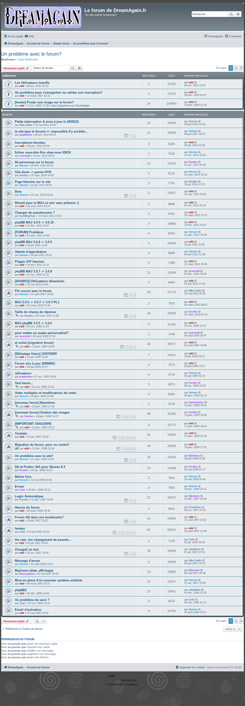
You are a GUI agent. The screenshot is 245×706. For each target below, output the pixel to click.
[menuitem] (29, 36)
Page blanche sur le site (32, 182)
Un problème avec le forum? (31, 54)
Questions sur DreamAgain (73, 105)
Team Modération (28, 59)
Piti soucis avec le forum (33, 291)
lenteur (20, 528)
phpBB (111, 675)
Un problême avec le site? (34, 456)
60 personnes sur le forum (34, 162)
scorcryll (24, 155)
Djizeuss (194, 455)
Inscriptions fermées (30, 142)
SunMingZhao (27, 215)
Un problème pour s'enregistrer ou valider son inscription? (58, 92)
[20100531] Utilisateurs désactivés (39, 281)
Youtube (21, 433)
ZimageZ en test (27, 549)
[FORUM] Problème (29, 232)
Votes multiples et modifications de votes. (46, 393)
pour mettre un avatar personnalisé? (42, 333)
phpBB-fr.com (129, 680)
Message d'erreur (27, 561)
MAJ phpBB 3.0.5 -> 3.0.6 (33, 323)
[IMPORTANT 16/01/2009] (33, 423)
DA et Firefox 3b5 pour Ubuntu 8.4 (40, 467)
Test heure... (24, 383)
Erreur (19, 486)
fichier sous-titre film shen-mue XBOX (43, 152)
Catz (22, 489)
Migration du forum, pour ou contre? (42, 444)
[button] (241, 68)
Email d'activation (28, 609)
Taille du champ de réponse (35, 312)
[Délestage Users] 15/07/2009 (36, 354)
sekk (22, 531)
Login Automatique (29, 496)
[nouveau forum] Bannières (35, 402)
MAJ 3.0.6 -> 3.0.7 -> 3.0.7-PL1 (37, 302)
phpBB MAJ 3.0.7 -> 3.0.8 (33, 271)
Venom (193, 121)
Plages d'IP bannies (29, 261)
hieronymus (196, 402)
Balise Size (23, 476)
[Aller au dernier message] (195, 82)
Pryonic (23, 499)
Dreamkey (195, 507)
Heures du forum (27, 507)
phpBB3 (21, 590)
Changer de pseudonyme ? (35, 212)
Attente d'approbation (31, 252)
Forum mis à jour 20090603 (35, 363)
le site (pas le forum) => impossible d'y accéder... (51, 131)
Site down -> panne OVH (33, 172)
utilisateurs (23, 373)
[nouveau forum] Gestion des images (42, 412)
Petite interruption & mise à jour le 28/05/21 (47, 121)
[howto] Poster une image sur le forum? (44, 102)
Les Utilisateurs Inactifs (32, 83)
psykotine (25, 134)
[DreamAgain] (43, 17)
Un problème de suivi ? (32, 600)
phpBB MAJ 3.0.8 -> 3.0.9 (33, 242)
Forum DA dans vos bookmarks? (39, 517)
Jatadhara (194, 549)
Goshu (193, 161)
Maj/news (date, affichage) (34, 570)
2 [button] (236, 68)
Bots (18, 191)
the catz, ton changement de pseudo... (43, 539)
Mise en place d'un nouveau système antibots (48, 580)
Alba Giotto (25, 124)
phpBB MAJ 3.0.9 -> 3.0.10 (34, 222)
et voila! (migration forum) (34, 343)
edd (21, 86)
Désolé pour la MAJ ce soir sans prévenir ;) (47, 203)
